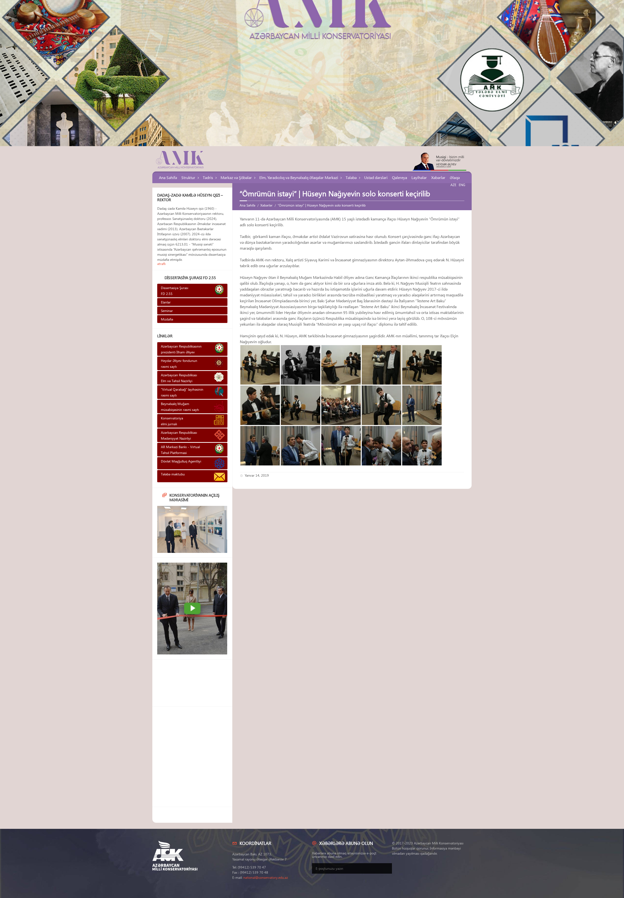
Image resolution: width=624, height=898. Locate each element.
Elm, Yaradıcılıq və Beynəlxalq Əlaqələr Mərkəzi (298, 177)
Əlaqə (455, 177)
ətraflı (161, 263)
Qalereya (399, 177)
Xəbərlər (438, 177)
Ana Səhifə (168, 177)
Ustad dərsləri (376, 177)
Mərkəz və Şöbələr (236, 177)
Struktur (188, 177)
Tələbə (351, 177)
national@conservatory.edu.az (265, 877)
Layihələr (419, 177)
